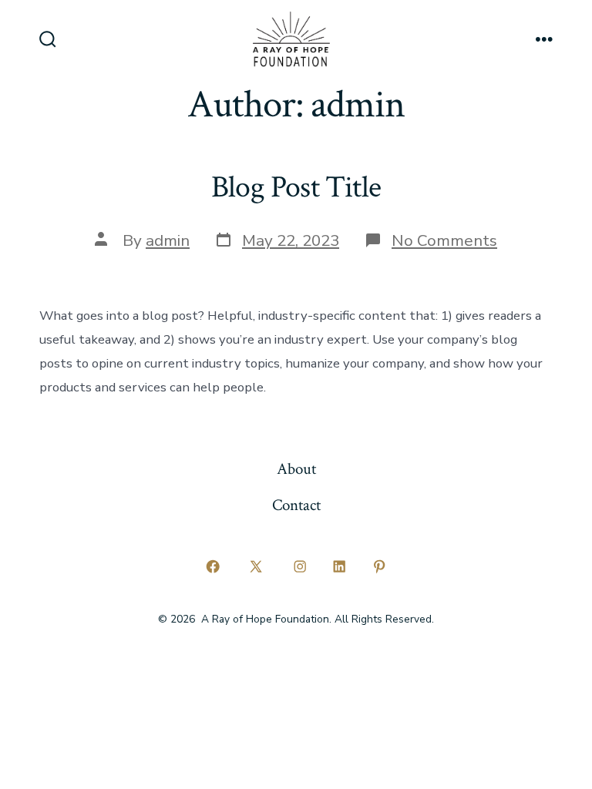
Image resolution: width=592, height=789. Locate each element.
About (296, 468)
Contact (296, 505)
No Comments (444, 240)
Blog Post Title (296, 187)
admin (168, 240)
